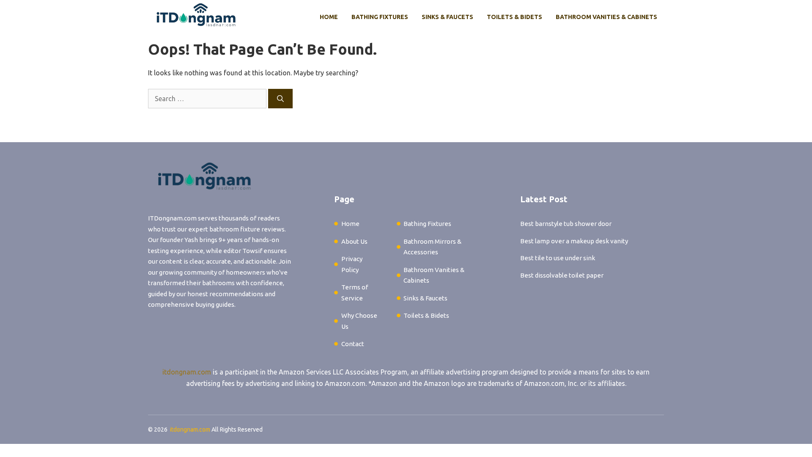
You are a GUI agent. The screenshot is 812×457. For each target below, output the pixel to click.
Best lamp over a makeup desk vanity (574, 241)
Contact (352, 343)
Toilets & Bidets (514, 17)
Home (329, 17)
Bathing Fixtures (379, 17)
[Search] (280, 98)
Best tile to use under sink (557, 258)
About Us (354, 241)
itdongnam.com (186, 372)
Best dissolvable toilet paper (562, 275)
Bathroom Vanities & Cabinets (606, 17)
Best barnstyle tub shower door (566, 223)
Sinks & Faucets (447, 17)
